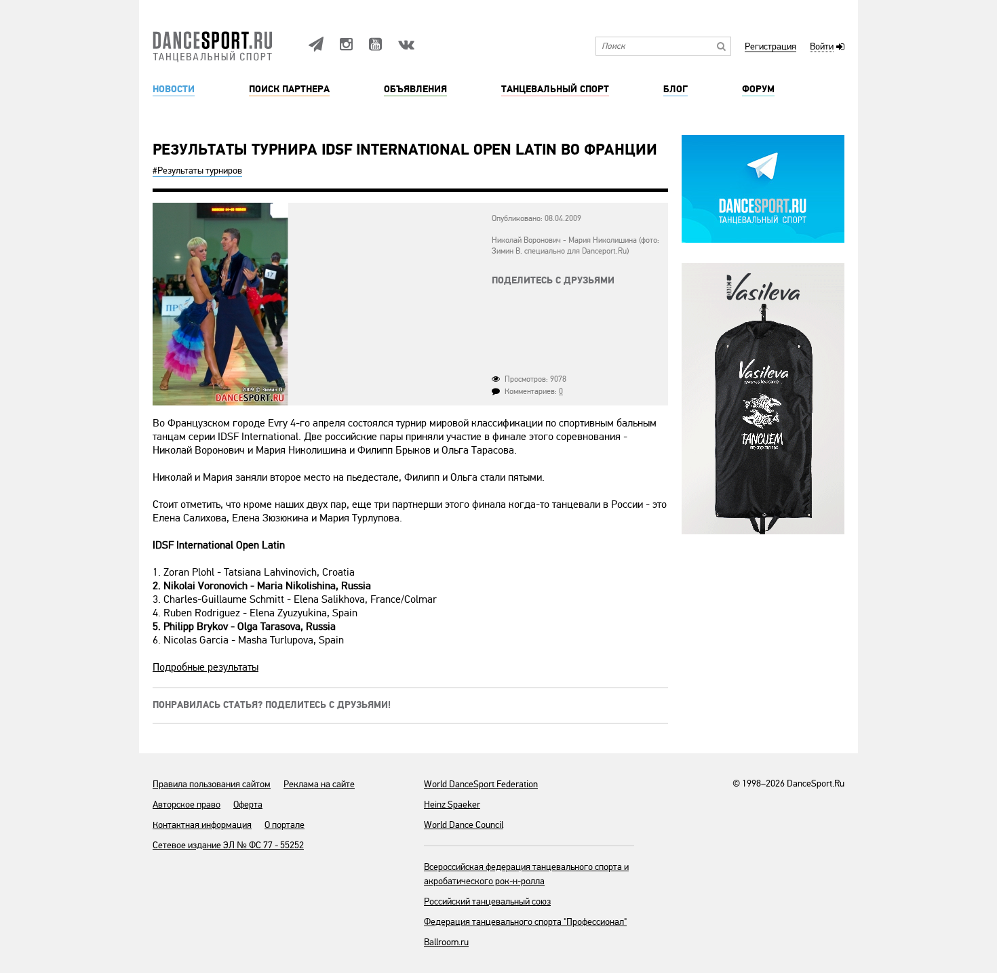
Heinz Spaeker (452, 804)
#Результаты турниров (197, 170)
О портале (285, 825)
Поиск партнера (289, 89)
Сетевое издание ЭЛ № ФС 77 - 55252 (228, 845)
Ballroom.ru (446, 942)
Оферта (247, 804)
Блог (675, 89)
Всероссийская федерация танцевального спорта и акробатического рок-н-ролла (526, 874)
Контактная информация (202, 825)
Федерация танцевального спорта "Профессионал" (525, 922)
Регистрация (770, 47)
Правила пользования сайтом (212, 784)
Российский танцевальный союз (487, 901)
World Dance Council (463, 825)
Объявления (415, 89)
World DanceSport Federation (481, 784)
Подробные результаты (205, 667)
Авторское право (186, 804)
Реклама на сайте (319, 784)
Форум (758, 89)
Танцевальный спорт (555, 89)
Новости (174, 89)
